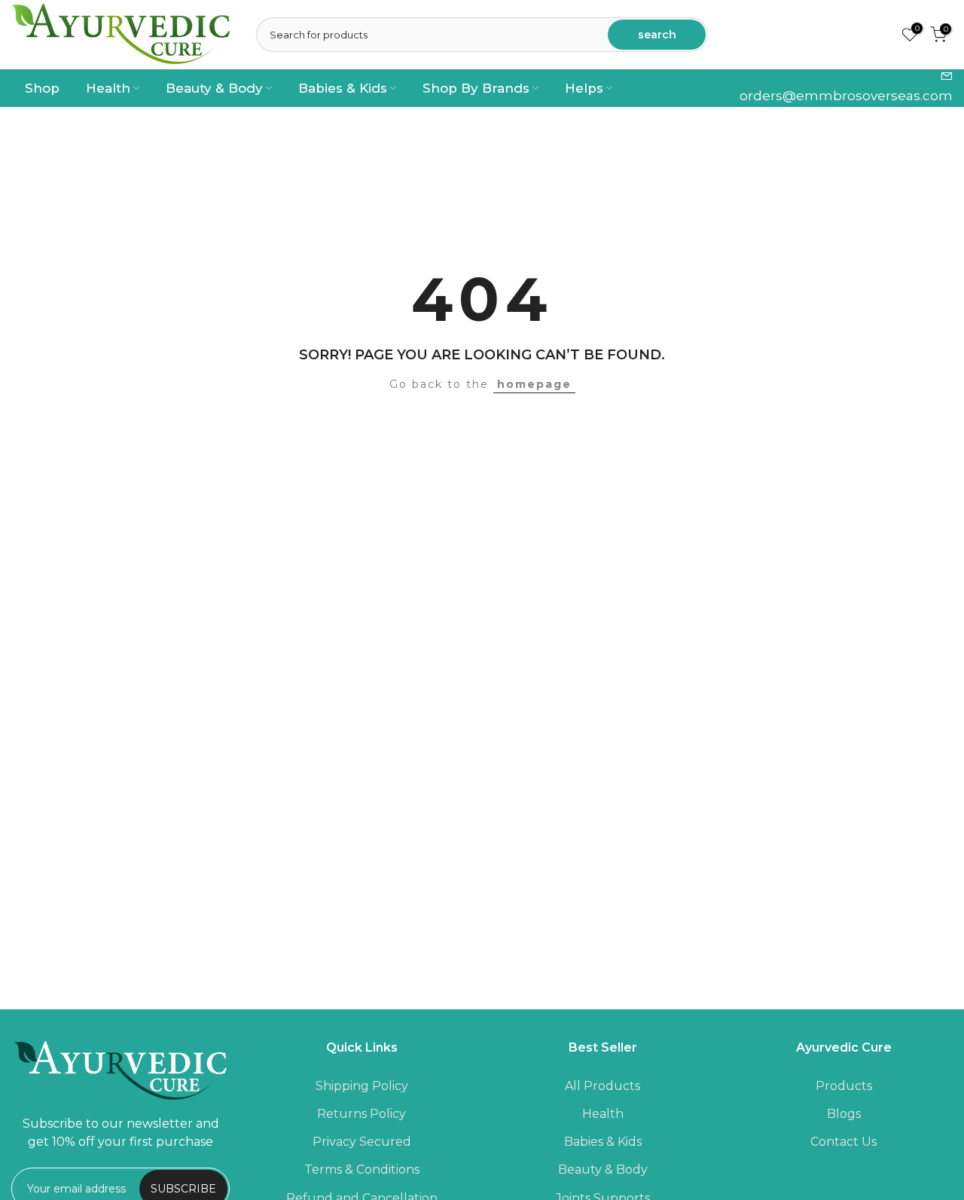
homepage (534, 384)
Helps (584, 88)
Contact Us (843, 1141)
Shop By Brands (476, 88)
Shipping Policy (362, 1086)
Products (844, 1086)
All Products (602, 1086)
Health (108, 88)
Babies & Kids (342, 88)
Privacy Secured (362, 1141)
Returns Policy (361, 1114)
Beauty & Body (214, 88)
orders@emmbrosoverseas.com (846, 95)
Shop (42, 88)
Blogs (844, 1114)
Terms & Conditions (361, 1169)
